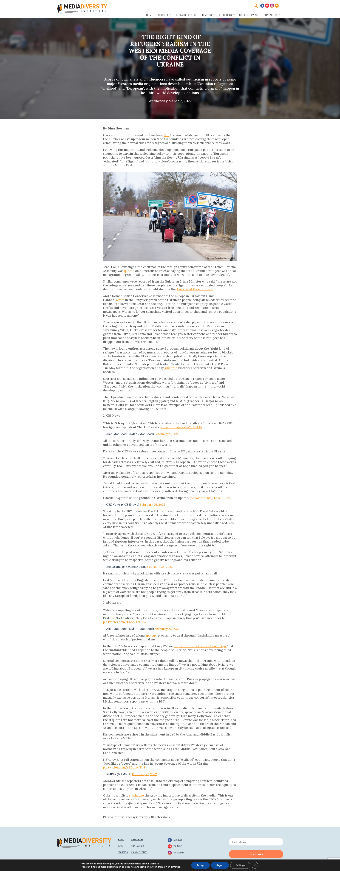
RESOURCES (226, 14)
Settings (240, 865)
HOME (149, 14)
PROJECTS (206, 14)
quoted (129, 271)
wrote (120, 300)
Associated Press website (195, 289)
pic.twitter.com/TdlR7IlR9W (210, 498)
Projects (123, 852)
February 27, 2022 (166, 434)
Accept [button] (200, 865)
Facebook (178, 839)
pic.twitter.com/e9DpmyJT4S (124, 767)
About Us (163, 14)
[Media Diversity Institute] (84, 843)
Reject (219, 865)
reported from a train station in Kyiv (200, 646)
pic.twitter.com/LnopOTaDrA (124, 622)
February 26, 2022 (152, 505)
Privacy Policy (139, 852)
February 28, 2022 (160, 567)
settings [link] (175, 867)
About (121, 845)
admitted (171, 368)
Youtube (178, 846)
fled (166, 135)
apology (150, 635)
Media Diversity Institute (82, 8)
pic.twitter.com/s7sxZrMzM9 (181, 427)
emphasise (136, 795)
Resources (137, 839)
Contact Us (271, 14)
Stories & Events (249, 14)
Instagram (179, 852)
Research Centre (186, 14)
